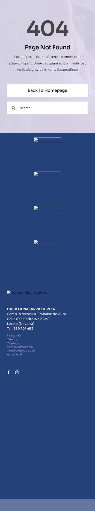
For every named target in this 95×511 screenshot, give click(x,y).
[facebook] (9, 372)
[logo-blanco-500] (28, 292)
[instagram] (17, 372)
